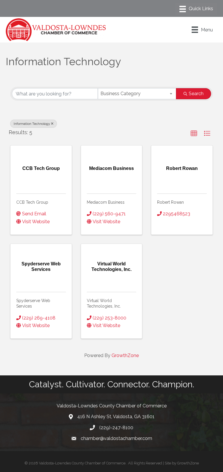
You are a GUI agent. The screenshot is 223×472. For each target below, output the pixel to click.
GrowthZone (125, 355)
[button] (194, 133)
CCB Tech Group (32, 202)
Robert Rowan (170, 202)
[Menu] (196, 9)
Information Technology (32, 124)
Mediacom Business (106, 202)
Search (196, 93)
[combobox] (137, 93)
